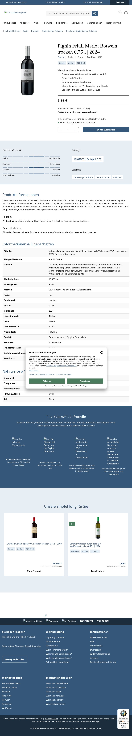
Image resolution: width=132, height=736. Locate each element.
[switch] (123, 726)
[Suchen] (95, 13)
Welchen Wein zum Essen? (59, 653)
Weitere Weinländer (55, 704)
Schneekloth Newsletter (57, 662)
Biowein (6, 691)
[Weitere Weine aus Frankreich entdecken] (8, 519)
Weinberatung (55, 632)
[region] (27, 70)
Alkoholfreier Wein (11, 683)
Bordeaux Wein (9, 687)
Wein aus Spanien (54, 699)
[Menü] (127, 710)
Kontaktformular (32, 646)
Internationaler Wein (59, 678)
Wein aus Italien (53, 691)
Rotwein (6, 699)
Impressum (95, 649)
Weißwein (7, 708)
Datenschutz (96, 645)
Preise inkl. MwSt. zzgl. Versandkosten (77, 112)
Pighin (61, 57)
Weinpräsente (53, 641)
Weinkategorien (12, 678)
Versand (94, 658)
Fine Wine (6, 695)
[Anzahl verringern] (60, 129)
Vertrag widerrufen (14, 659)
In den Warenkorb (106, 129)
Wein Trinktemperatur (57, 649)
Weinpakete (52, 645)
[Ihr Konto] (119, 12)
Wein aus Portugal (55, 695)
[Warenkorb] (126, 12)
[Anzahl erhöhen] (76, 129)
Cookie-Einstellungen (90, 721)
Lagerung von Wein (55, 637)
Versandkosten (51, 718)
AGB (92, 641)
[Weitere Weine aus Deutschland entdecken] (72, 519)
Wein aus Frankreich (56, 687)
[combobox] (69, 13)
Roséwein (6, 704)
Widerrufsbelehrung (100, 653)
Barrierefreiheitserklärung (103, 662)
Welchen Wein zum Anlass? (59, 658)
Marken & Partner (99, 637)
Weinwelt (120, 2)
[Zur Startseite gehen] (15, 12)
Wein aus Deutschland (57, 683)
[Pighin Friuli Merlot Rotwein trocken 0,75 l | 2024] (27, 70)
